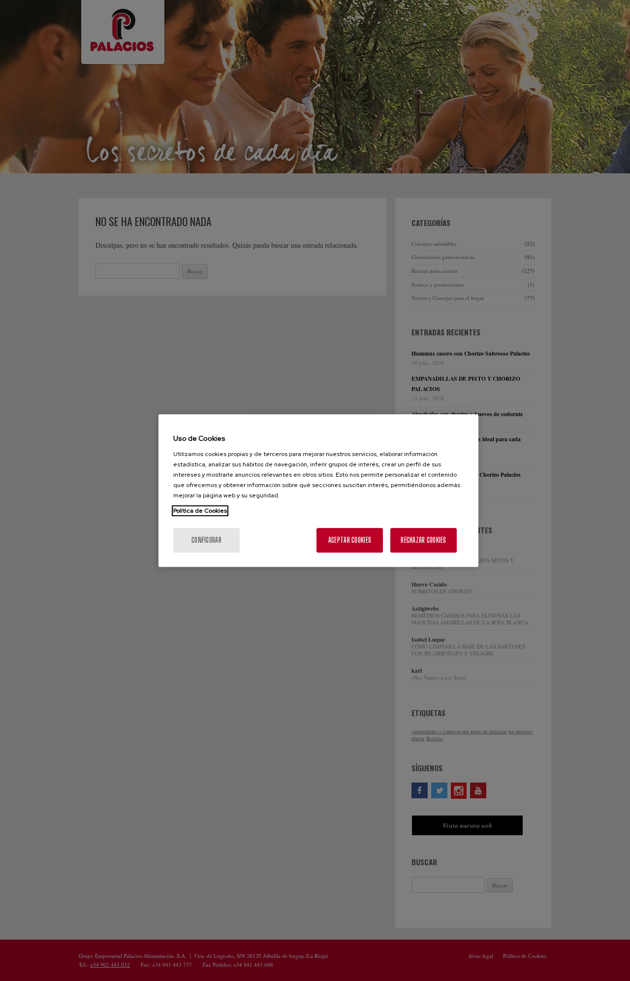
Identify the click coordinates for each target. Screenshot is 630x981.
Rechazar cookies (423, 540)
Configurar (206, 540)
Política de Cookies (200, 511)
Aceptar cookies (349, 540)
